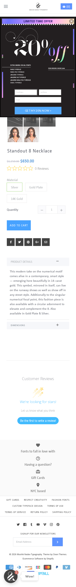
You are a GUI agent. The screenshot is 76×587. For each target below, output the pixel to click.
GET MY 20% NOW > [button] (38, 110)
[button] (71, 21)
